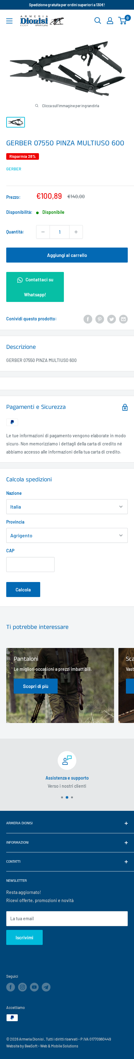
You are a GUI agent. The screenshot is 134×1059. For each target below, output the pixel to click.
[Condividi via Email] (123, 318)
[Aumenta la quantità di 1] (76, 231)
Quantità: (15, 231)
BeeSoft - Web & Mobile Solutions (51, 1046)
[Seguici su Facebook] (10, 987)
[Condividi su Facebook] (88, 318)
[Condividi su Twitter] (111, 318)
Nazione (14, 493)
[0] (123, 20)
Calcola (23, 589)
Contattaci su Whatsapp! (38, 287)
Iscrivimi (24, 937)
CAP (10, 550)
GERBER (13, 168)
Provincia (15, 521)
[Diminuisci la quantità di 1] (43, 231)
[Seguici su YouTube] (34, 987)
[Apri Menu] (9, 20)
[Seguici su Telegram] (46, 988)
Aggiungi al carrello (67, 255)
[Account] (110, 20)
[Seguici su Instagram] (22, 987)
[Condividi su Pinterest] (99, 318)
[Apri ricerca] (97, 20)
